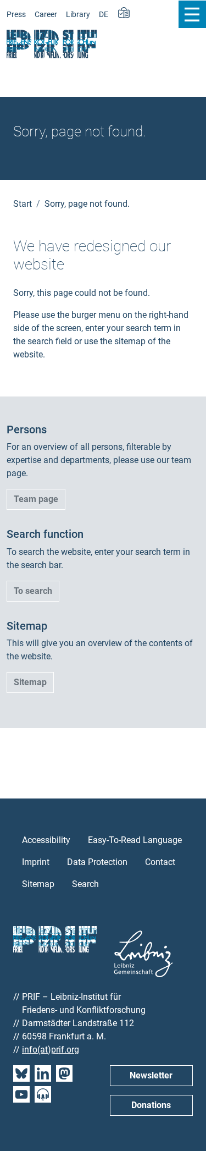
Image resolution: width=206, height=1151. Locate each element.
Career (46, 14)
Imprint (35, 862)
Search (85, 884)
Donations (151, 1105)
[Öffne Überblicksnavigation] (192, 14)
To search (33, 591)
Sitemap (30, 682)
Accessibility (46, 840)
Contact (160, 862)
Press (16, 14)
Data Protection (97, 862)
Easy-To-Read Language (135, 840)
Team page (36, 499)
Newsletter (151, 1075)
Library (78, 14)
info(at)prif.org (50, 1049)
